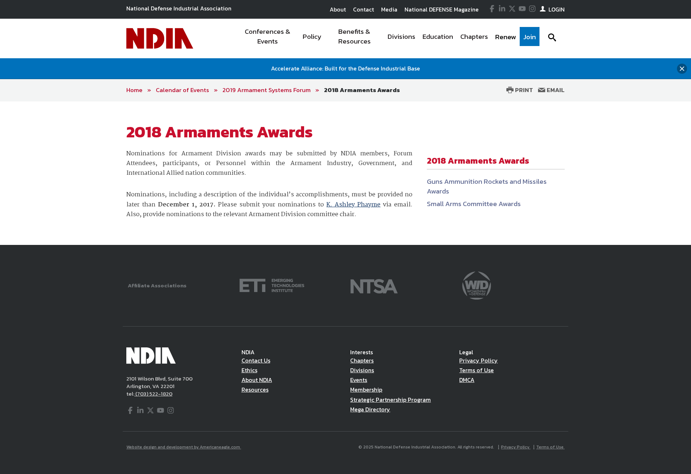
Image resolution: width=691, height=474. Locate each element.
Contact (363, 9)
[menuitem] (267, 38)
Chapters (362, 360)
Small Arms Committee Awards (474, 204)
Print (523, 90)
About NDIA (256, 379)
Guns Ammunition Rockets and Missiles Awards (487, 186)
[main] (345, 173)
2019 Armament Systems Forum (266, 90)
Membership (366, 389)
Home (134, 90)
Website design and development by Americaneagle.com (183, 447)
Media (389, 9)
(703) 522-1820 (153, 393)
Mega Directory (370, 409)
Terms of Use (476, 370)
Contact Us (255, 360)
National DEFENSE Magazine (442, 9)
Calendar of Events (182, 90)
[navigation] (388, 38)
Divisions (362, 370)
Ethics (249, 370)
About (338, 9)
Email (555, 90)
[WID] (476, 285)
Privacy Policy (478, 360)
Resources (254, 389)
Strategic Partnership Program (390, 399)
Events (358, 379)
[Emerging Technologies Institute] (271, 285)
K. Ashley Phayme (353, 205)
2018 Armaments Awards (362, 90)
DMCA (466, 379)
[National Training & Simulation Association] (374, 285)
